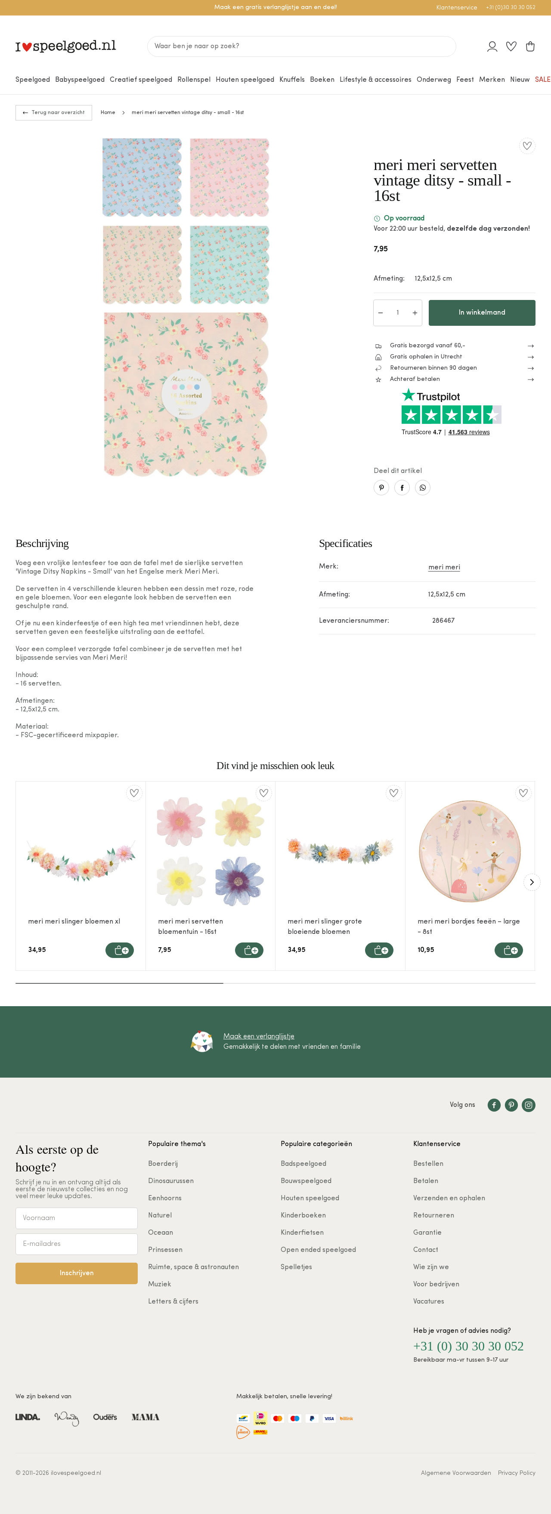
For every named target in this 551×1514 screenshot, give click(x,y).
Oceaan (160, 1233)
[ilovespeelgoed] (65, 46)
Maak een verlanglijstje (258, 1036)
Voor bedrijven (436, 1284)
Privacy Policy (517, 1473)
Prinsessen (165, 1250)
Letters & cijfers (173, 1301)
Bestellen (428, 1164)
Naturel (160, 1215)
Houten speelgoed (245, 80)
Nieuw (520, 80)
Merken (492, 80)
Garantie (427, 1233)
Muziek (159, 1284)
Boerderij (163, 1164)
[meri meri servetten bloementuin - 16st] (211, 851)
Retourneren (433, 1215)
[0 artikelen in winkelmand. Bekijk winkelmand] (530, 46)
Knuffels (292, 80)
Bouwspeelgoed (306, 1181)
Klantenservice (456, 8)
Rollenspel (193, 80)
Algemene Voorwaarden (456, 1473)
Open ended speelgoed (318, 1250)
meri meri (444, 567)
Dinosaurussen (171, 1181)
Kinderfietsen (302, 1233)
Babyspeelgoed (80, 80)
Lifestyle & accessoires (376, 80)
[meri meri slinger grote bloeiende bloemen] (340, 851)
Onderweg (434, 80)
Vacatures (428, 1301)
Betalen (425, 1181)
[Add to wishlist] (527, 146)
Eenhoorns (165, 1198)
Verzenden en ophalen (449, 1198)
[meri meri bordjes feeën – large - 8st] (470, 851)
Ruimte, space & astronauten (193, 1267)
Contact (425, 1250)
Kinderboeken (303, 1215)
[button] (119, 950)
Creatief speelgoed (141, 80)
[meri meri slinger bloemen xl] (81, 851)
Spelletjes (296, 1267)
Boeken (322, 80)
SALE (543, 80)
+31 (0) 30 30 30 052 (468, 1346)
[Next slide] (532, 882)
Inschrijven (77, 1273)
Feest (465, 80)
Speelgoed (32, 80)
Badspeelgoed (303, 1164)
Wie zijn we (431, 1267)
